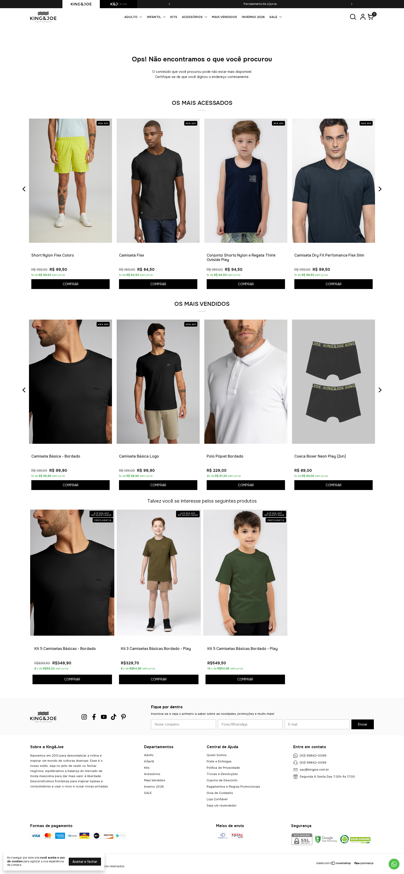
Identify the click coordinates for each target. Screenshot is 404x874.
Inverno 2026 (253, 17)
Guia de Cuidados (220, 793)
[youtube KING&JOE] (104, 717)
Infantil (154, 17)
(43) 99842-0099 (313, 756)
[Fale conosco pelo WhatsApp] (394, 864)
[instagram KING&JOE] (84, 717)
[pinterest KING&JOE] (123, 717)
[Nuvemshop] (334, 864)
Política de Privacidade (223, 768)
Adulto (130, 17)
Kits (173, 17)
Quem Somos (217, 755)
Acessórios (192, 17)
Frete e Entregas (219, 761)
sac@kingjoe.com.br (314, 770)
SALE (273, 17)
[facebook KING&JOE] (94, 717)
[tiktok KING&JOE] (114, 717)
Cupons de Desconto (222, 780)
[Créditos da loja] (363, 863)
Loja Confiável (217, 799)
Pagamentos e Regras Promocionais (233, 787)
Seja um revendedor (222, 805)
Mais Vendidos (224, 17)
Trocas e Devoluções (222, 774)
